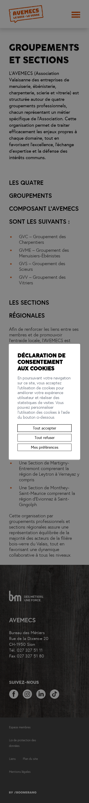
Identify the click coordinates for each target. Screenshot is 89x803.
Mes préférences (44, 447)
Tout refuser (45, 437)
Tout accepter (44, 428)
